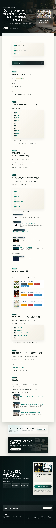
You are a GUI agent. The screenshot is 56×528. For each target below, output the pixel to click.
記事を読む (5, 28)
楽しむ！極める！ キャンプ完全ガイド (27, 281)
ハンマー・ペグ (18, 127)
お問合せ (49, 516)
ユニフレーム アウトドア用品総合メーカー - (27, 258)
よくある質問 (49, 517)
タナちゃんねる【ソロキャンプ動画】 (22, 332)
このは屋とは (28, 516)
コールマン (18, 196)
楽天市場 (36, 283)
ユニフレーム (18, 206)
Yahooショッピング (25, 286)
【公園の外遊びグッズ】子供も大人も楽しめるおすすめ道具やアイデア (31, 397)
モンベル (17, 203)
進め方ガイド (28, 517)
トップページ (49, 518)
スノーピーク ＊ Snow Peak (25, 216)
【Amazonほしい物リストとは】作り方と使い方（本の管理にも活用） (31, 404)
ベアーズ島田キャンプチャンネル (21, 335)
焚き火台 (17, 117)
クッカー (17, 130)
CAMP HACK (18, 337)
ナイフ (17, 135)
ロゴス (17, 193)
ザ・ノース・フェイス (19, 201)
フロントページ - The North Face (26, 247)
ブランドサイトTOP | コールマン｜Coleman (21, 231)
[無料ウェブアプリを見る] (28, 429)
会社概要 (27, 518)
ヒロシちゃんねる (19, 327)
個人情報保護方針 (43, 517)
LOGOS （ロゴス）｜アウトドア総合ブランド (27, 223)
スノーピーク (18, 191)
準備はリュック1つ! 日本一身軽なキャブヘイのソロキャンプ (31, 292)
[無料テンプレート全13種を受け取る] (28, 445)
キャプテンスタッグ (19, 198)
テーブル (17, 122)
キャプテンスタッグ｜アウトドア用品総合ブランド (28, 238)
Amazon (30, 283)
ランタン (17, 120)
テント (17, 112)
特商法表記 (42, 518)
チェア (17, 125)
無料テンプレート (36, 516)
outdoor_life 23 (19, 330)
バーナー (17, 133)
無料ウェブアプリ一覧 (36, 518)
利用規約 (42, 516)
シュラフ (17, 115)
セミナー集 (35, 517)
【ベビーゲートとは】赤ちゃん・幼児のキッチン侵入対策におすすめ (31, 412)
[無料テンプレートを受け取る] (28, 508)
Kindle (24, 283)
